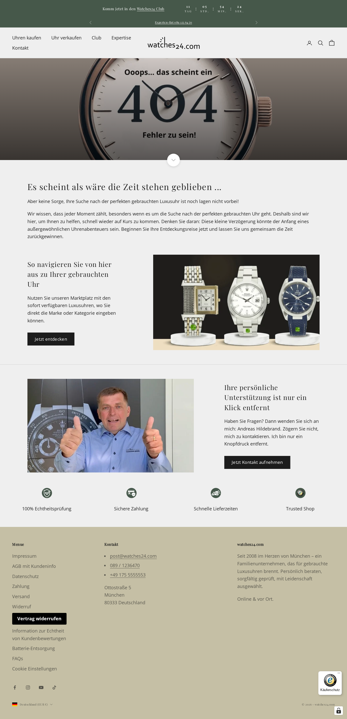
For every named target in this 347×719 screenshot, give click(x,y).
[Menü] (339, 674)
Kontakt (20, 48)
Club (96, 38)
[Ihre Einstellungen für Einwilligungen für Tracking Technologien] (338, 710)
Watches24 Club (150, 8)
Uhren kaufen (26, 38)
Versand (21, 596)
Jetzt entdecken (51, 339)
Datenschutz (25, 576)
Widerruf (21, 606)
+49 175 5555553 (128, 575)
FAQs (17, 658)
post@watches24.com (133, 556)
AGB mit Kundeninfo (34, 566)
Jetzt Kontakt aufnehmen (257, 462)
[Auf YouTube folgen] (41, 687)
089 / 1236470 (125, 565)
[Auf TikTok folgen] (54, 687)
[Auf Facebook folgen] (14, 687)
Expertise (121, 38)
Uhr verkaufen (66, 38)
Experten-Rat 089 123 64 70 (173, 22)
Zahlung (20, 586)
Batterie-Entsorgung (33, 648)
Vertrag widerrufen (39, 618)
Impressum (24, 556)
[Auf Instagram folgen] (27, 687)
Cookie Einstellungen (34, 669)
